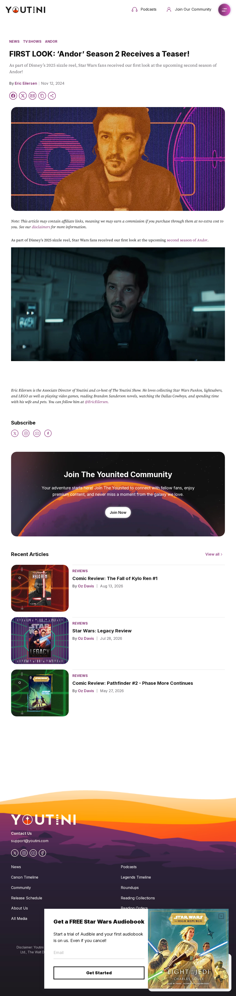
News (14, 41)
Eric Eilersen (26, 83)
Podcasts (129, 866)
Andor (51, 41)
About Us (19, 908)
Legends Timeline (136, 877)
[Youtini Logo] (25, 10)
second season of (187, 239)
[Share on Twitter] (23, 96)
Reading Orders (134, 908)
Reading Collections (138, 898)
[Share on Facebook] (13, 96)
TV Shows (32, 41)
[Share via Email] (32, 96)
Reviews (80, 571)
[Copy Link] (42, 96)
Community (21, 887)
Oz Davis (86, 586)
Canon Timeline (24, 877)
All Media (19, 918)
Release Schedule (26, 898)
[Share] (52, 96)
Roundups (130, 887)
